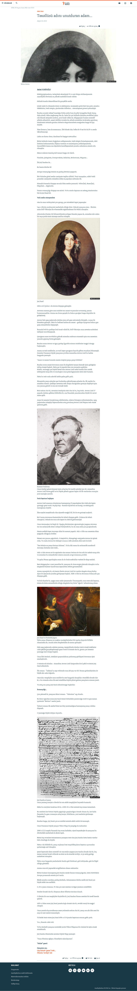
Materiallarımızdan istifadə (19, 977)
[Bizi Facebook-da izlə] (131, 3)
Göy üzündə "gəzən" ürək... (46, 951)
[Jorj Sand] (68, 299)
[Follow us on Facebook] (70, 970)
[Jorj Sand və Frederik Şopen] (68, 635)
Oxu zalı (40, 11)
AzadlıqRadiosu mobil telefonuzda (22, 973)
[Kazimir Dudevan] (68, 484)
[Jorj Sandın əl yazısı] (68, 798)
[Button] (82, 26)
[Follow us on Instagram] (74, 970)
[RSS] (88, 970)
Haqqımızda (15, 969)
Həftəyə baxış (15, 984)
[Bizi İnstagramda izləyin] (125, 3)
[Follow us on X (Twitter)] (79, 970)
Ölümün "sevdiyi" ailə (44, 953)
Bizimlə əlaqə (15, 980)
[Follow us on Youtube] (83, 970)
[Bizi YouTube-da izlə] (119, 3)
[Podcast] (92, 970)
